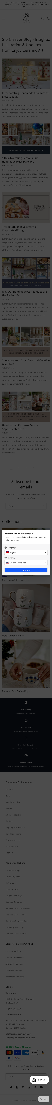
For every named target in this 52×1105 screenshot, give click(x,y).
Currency (11, 558)
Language (12, 547)
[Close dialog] (48, 532)
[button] (26, 552)
